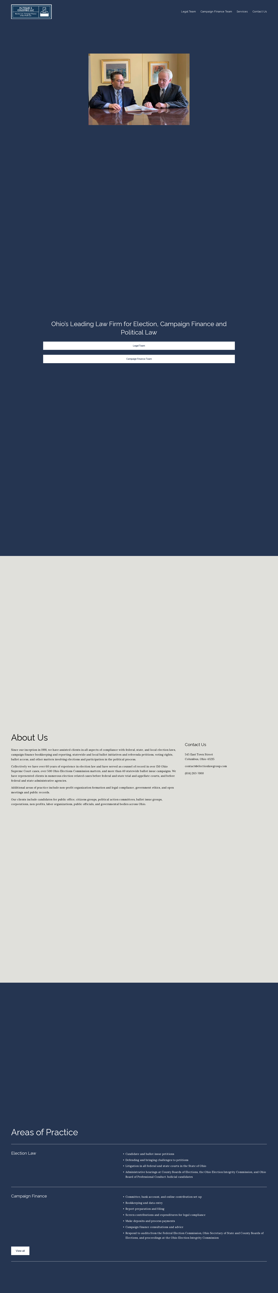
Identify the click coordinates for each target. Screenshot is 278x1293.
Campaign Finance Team (216, 11)
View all (20, 1250)
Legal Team (188, 11)
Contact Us (260, 11)
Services (242, 11)
